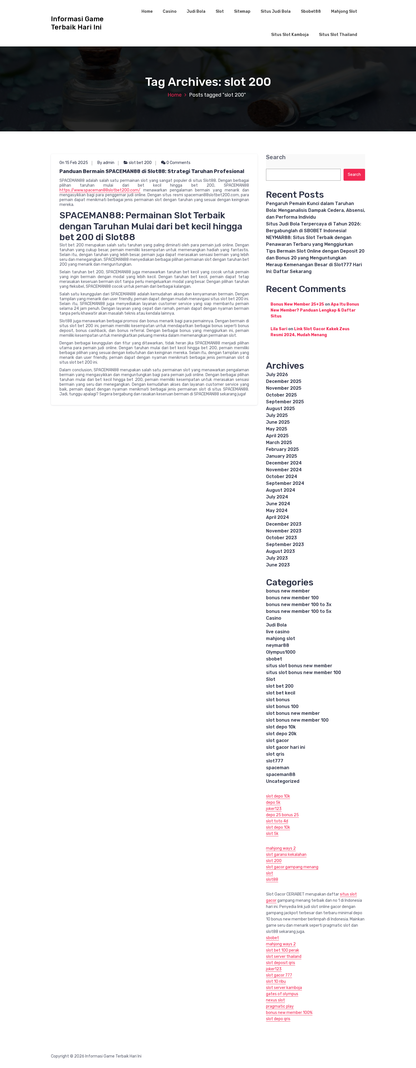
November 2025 (283, 388)
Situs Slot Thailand (338, 34)
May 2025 (276, 429)
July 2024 (277, 497)
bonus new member (288, 591)
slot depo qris (278, 1018)
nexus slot (275, 1000)
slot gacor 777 (279, 975)
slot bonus (278, 699)
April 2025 (277, 435)
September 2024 (285, 483)
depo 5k (273, 802)
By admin (105, 162)
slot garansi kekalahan (286, 854)
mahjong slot (280, 638)
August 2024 (280, 490)
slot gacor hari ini (285, 747)
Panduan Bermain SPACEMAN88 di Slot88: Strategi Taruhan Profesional (151, 171)
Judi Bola (196, 11)
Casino (170, 11)
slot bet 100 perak (282, 950)
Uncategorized (282, 781)
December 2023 (283, 524)
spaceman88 (280, 774)
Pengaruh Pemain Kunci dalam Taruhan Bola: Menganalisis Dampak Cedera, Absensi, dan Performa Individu (315, 210)
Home (147, 11)
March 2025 (279, 442)
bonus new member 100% (289, 1012)
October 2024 (281, 476)
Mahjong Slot (344, 11)
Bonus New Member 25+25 (297, 304)
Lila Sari (279, 329)
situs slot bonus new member (299, 665)
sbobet (274, 659)
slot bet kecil (280, 693)
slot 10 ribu (276, 981)
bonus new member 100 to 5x (298, 611)
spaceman (277, 767)
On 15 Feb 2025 (73, 162)
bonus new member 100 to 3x (298, 604)
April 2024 (277, 517)
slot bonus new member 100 (297, 720)
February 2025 (282, 449)
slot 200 (274, 860)
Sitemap (242, 11)
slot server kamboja (284, 987)
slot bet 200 (140, 162)
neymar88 (277, 645)
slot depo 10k (281, 727)
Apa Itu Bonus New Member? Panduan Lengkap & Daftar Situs (315, 310)
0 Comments (178, 162)
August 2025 (280, 408)
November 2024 (284, 469)
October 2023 (281, 537)
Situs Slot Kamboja (290, 34)
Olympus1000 (280, 652)
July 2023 (277, 558)
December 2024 (284, 463)
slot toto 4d (277, 821)
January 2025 (281, 456)
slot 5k (272, 833)
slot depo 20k (281, 733)
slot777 (274, 761)
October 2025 (281, 395)
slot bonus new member (293, 713)
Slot (220, 11)
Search (276, 157)
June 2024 (278, 503)
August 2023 (280, 551)
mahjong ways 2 (281, 848)
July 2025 (277, 415)
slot (269, 873)
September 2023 (285, 544)
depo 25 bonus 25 (282, 815)
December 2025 (283, 381)
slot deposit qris (280, 962)
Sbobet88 (311, 11)
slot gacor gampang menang (292, 867)
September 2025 (285, 401)
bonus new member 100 (292, 597)
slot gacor (277, 740)
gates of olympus (282, 994)
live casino (278, 631)
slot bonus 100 (282, 706)
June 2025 (278, 422)
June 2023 (278, 565)
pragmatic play (280, 1006)
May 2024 (277, 510)
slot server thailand (283, 956)
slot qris (275, 754)
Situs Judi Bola (276, 11)
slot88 (272, 879)
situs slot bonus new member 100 (303, 672)
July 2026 (277, 374)
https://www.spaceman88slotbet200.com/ (99, 190)
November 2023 (283, 531)
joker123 (274, 808)
